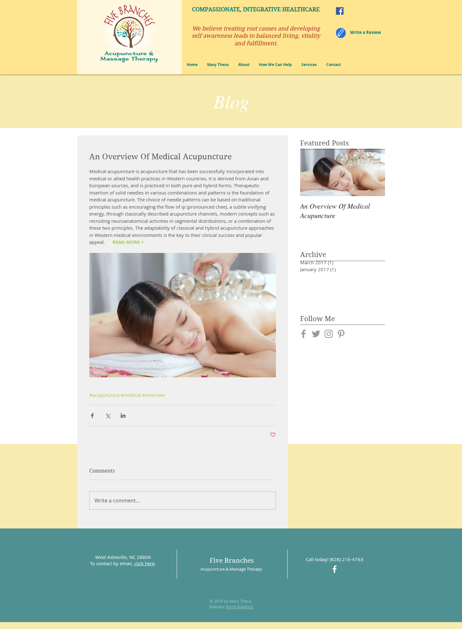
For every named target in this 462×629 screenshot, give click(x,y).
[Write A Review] (341, 33)
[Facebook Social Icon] (340, 11)
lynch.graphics (239, 607)
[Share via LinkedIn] (123, 415)
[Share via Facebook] (92, 415)
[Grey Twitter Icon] (316, 333)
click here (144, 563)
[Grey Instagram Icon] (328, 333)
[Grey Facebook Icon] (303, 333)
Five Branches (232, 560)
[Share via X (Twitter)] (108, 415)
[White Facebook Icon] (334, 569)
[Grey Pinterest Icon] (341, 333)
